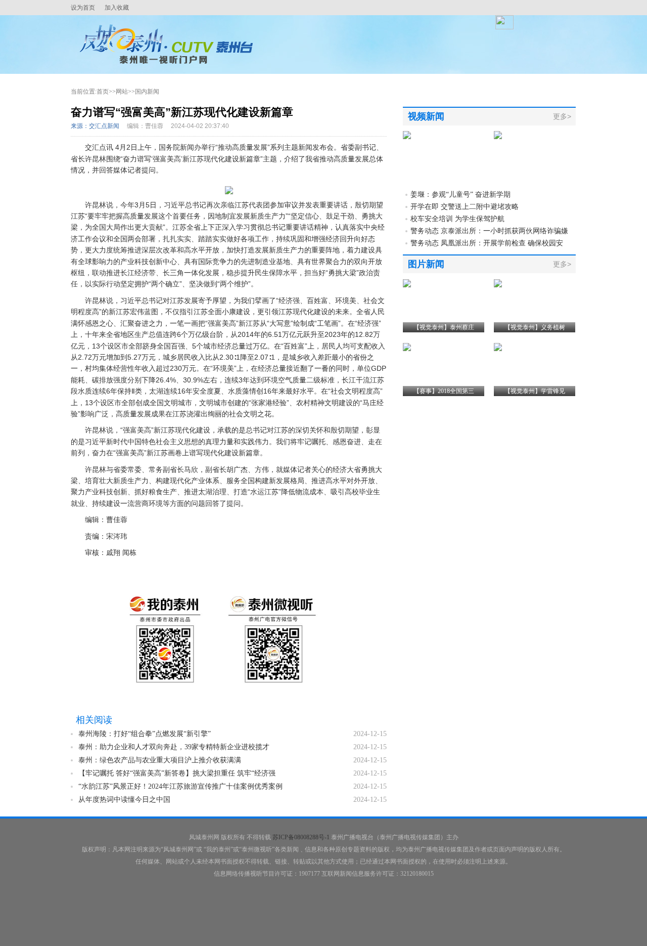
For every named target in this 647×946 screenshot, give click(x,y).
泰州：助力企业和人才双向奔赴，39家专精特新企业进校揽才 (173, 747)
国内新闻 (147, 91)
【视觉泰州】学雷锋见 (534, 391)
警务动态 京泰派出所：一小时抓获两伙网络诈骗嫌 (489, 231)
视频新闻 (426, 116)
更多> (562, 116)
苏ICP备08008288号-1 (301, 837)
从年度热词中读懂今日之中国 (124, 799)
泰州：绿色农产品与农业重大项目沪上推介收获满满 (159, 760)
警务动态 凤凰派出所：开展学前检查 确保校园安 (486, 243)
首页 (103, 91)
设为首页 (83, 7)
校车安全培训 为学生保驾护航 (457, 219)
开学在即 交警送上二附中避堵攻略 (464, 206)
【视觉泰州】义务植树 (534, 327)
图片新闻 (426, 264)
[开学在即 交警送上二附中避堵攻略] (498, 135)
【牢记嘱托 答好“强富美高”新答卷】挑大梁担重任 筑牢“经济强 (176, 773)
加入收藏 (117, 7)
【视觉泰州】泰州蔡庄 (443, 327)
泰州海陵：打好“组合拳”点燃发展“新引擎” (144, 734)
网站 (122, 91)
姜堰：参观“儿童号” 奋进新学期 (460, 194)
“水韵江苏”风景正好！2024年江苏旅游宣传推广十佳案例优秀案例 (180, 786)
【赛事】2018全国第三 (443, 391)
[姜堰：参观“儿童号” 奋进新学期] (407, 135)
